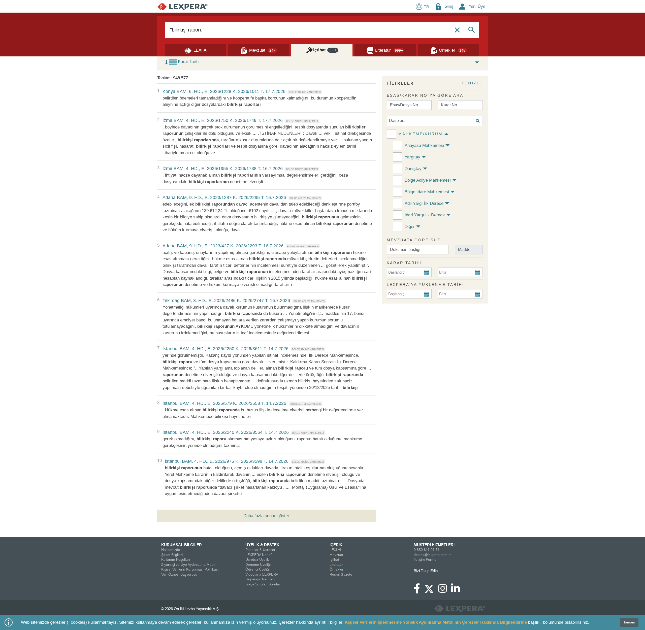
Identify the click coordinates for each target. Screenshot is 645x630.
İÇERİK (336, 545)
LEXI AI (335, 550)
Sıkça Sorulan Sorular (262, 584)
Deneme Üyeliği (258, 564)
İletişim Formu (425, 559)
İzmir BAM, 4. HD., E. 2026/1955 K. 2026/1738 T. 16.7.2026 (223, 168)
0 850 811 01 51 (427, 550)
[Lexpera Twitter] (431, 588)
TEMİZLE (472, 83)
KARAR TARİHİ (404, 263)
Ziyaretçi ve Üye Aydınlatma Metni (188, 564)
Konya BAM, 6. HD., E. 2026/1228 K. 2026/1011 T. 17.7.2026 (224, 91)
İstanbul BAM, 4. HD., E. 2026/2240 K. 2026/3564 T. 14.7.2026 (226, 432)
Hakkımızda (170, 550)
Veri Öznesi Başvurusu (179, 574)
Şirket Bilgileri (172, 555)
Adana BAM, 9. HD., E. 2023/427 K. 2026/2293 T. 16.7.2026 (223, 245)
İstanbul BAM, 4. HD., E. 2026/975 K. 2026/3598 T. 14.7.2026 (226, 461)
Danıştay (413, 168)
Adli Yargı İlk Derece (424, 203)
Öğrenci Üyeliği (257, 569)
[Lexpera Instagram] (444, 591)
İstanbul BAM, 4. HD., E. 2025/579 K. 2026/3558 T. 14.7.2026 (224, 403)
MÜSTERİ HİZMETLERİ (434, 545)
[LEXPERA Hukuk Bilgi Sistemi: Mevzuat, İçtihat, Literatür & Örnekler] (182, 6)
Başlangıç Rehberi (260, 579)
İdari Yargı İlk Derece (425, 215)
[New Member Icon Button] (462, 6)
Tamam (629, 622)
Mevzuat (336, 555)
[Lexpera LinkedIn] (457, 591)
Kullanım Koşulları (175, 559)
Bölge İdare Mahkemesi (427, 191)
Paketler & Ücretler (260, 550)
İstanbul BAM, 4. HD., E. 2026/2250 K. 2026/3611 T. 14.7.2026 (225, 348)
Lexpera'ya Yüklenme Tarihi (425, 284)
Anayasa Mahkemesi (424, 145)
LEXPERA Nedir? (259, 555)
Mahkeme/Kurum (420, 134)
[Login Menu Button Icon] (438, 6)
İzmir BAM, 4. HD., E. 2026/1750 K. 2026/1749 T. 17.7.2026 (223, 120)
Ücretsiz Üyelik (257, 559)
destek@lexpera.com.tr (432, 555)
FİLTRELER (400, 83)
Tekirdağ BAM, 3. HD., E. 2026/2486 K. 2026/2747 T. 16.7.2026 (226, 300)
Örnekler (336, 569)
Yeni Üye (477, 6)
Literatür (336, 564)
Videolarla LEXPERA (261, 574)
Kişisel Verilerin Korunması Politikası (190, 569)
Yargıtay (412, 157)
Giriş (449, 6)
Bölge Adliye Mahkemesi (428, 180)
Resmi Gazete (341, 574)
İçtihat (334, 559)
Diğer (410, 226)
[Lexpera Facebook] (419, 591)
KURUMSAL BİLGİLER (181, 545)
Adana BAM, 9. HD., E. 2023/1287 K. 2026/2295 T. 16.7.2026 (224, 197)
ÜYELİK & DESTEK (262, 545)
